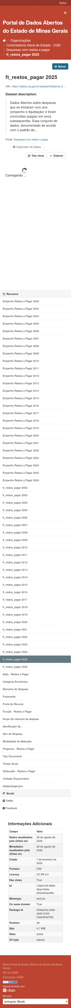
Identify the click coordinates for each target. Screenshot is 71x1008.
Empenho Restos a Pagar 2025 (21, 473)
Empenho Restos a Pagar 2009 (21, 353)
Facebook (11, 808)
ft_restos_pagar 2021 (15, 629)
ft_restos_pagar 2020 (15, 622)
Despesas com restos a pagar (28, 49)
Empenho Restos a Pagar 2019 (21, 428)
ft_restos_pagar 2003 (15, 495)
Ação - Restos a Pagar (16, 674)
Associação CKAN (13, 977)
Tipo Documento (12, 756)
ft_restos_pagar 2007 (15, 525)
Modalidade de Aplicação (17, 741)
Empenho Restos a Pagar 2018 (21, 420)
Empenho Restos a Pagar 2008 (21, 346)
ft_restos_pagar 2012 (15, 562)
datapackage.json (13, 786)
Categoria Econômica (15, 681)
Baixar (61, 66)
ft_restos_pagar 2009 (15, 540)
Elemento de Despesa (15, 689)
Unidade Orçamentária (16, 778)
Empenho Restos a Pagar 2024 (21, 465)
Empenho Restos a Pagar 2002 (21, 301)
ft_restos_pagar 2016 (15, 592)
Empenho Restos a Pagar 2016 (21, 405)
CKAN (9, 990)
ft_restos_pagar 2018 (15, 607)
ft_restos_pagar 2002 (15, 487)
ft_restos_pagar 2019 (15, 614)
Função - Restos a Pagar (17, 711)
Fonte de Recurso (13, 704)
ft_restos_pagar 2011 (15, 555)
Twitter (9, 800)
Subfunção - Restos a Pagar (19, 771)
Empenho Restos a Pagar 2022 (21, 450)
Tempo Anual (10, 763)
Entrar (63, 3)
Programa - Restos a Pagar (18, 749)
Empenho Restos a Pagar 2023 (21, 458)
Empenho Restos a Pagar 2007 (21, 338)
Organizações (20, 40)
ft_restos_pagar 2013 (15, 570)
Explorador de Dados (28, 147)
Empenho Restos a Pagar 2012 (21, 376)
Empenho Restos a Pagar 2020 (21, 435)
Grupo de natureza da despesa (21, 719)
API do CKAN (10, 972)
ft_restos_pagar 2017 (15, 599)
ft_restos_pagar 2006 (15, 517)
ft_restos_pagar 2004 (15, 502)
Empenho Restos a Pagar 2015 (21, 398)
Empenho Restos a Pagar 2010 (21, 361)
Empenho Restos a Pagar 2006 (21, 331)
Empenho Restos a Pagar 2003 (21, 308)
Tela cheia (37, 155)
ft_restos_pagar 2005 (15, 510)
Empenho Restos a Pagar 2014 (21, 390)
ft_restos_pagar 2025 (22, 54)
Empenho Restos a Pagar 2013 (21, 383)
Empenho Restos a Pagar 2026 (21, 480)
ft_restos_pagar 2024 (15, 652)
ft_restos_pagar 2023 (15, 644)
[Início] (4, 40)
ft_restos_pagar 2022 (15, 637)
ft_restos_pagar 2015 (15, 584)
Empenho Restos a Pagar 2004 (21, 316)
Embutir (58, 155)
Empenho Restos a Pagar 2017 (21, 413)
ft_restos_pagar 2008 (15, 532)
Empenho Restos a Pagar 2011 (21, 368)
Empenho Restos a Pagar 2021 (21, 443)
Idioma (7, 996)
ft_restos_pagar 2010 (15, 547)
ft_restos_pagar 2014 (15, 577)
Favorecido (9, 696)
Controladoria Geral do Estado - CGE (33, 45)
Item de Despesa (12, 734)
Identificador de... (13, 726)
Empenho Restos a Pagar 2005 (21, 323)
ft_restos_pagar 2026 (15, 666)
